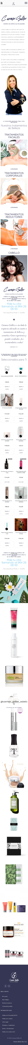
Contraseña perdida (7, 1006)
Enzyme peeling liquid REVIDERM (7, 376)
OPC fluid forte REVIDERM (7, 407)
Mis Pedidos (5, 999)
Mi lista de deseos (7, 1003)
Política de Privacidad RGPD (9, 1015)
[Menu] (21, 3)
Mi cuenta (4, 996)
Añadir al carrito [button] (7, 388)
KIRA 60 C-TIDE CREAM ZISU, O (21, 376)
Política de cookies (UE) (8, 1032)
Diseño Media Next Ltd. (20, 1042)
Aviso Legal (5, 1022)
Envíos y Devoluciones (8, 1028)
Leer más (7, 482)
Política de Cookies (7, 1018)
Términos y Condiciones (8, 1025)
